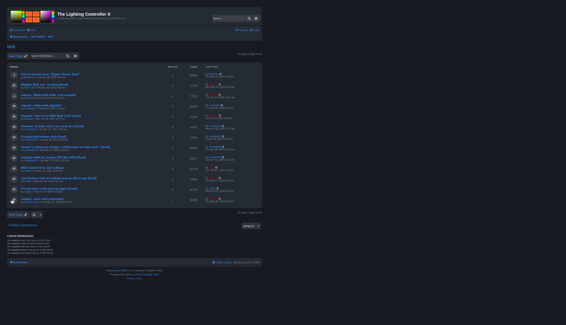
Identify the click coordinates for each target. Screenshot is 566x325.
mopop (28, 170)
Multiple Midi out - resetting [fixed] (44, 84)
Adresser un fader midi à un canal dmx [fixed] (52, 126)
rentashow (30, 98)
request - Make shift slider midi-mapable (48, 95)
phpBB (122, 270)
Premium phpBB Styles (147, 274)
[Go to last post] (220, 74)
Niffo (211, 167)
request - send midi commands (42, 199)
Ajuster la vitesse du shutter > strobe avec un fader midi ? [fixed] (65, 147)
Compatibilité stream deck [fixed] (43, 136)
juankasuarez (31, 202)
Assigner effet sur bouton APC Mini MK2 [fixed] (53, 157)
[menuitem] (31, 30)
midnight (28, 118)
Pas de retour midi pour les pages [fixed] (49, 188)
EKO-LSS (29, 87)
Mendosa (29, 77)
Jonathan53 (30, 129)
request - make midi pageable (41, 105)
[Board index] (32, 15)
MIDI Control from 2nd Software (42, 167)
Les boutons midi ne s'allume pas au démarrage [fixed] (58, 178)
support (213, 84)
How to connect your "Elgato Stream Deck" (50, 74)
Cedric (27, 181)
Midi (11, 46)
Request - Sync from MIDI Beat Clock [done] (51, 115)
